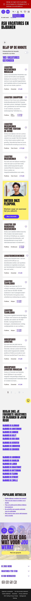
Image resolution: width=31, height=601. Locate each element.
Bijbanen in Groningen (11, 457)
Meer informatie (11, 216)
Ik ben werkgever (8, 576)
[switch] (26, 52)
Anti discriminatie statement (21, 591)
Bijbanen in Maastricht (12, 467)
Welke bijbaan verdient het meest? (15, 498)
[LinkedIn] (3, 582)
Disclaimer (14, 593)
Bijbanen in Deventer (11, 442)
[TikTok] (11, 582)
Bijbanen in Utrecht (10, 477)
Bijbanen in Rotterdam (12, 470)
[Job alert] (28, 400)
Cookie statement (6, 593)
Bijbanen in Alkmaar (11, 425)
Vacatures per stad (9, 571)
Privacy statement (23, 593)
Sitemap (15, 598)
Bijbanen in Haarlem (11, 460)
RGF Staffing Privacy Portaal (11, 596)
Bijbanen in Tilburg (10, 473)
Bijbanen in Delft (9, 435)
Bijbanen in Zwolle (10, 480)
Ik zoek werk (5, 17)
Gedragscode (23, 596)
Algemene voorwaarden (7, 591)
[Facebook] (15, 582)
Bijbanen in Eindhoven (11, 445)
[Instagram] (7, 582)
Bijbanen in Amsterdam (12, 428)
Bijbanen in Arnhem (10, 432)
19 (19, 392)
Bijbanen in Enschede (11, 449)
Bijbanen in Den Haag (11, 438)
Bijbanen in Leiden (10, 463)
